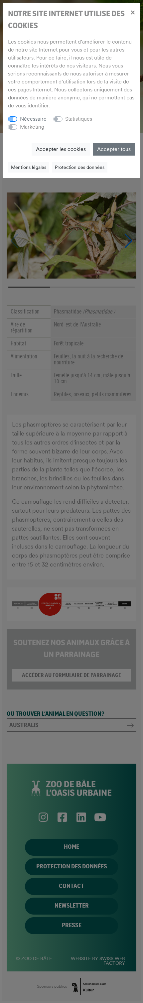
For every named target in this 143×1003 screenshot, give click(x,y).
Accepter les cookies (61, 149)
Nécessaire (33, 119)
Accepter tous (114, 149)
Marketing (32, 127)
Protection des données (79, 167)
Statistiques (78, 119)
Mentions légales (28, 167)
